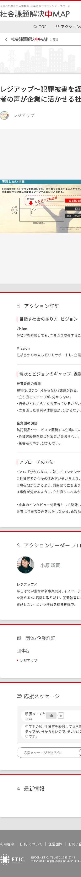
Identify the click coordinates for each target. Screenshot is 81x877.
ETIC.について (31, 843)
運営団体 (55, 843)
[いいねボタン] (51, 715)
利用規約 (7, 843)
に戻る (54, 39)
